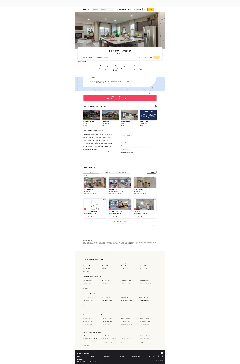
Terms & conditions (136, 356)
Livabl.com (131, 243)
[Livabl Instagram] (154, 356)
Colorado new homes (107, 300)
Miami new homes (125, 285)
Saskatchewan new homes (146, 342)
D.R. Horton (120, 53)
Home (85, 254)
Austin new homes (106, 280)
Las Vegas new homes (88, 285)
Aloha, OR (85, 263)
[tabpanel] (120, 200)
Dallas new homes (87, 283)
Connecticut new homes (126, 300)
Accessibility (107, 356)
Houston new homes (125, 283)
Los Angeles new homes (107, 285)
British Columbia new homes (108, 335)
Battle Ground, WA (144, 263)
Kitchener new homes (145, 321)
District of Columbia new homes (90, 303)
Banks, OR (104, 263)
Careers (92, 356)
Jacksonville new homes (145, 283)
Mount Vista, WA (124, 268)
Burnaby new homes (125, 318)
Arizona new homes (125, 297)
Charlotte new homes (126, 280)
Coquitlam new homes (88, 321)
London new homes (87, 324)
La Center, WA (86, 268)
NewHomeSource (81, 361)
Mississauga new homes (126, 324)
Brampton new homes (107, 318)
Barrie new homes (87, 318)
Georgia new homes (125, 303)
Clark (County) (97, 254)
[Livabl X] (149, 356)
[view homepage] (86, 9)
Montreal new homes (144, 324)
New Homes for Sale (121, 9)
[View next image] (160, 31)
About (78, 356)
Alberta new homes (87, 335)
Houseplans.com (93, 361)
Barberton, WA (124, 263)
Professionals (137, 9)
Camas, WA (123, 265)
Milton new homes (106, 324)
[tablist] (120, 172)
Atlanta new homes (87, 280)
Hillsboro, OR (143, 265)
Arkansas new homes (144, 297)
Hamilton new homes (125, 321)
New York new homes (145, 285)
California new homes (88, 300)
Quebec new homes (125, 342)
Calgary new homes (144, 318)
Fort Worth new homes (107, 283)
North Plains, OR (143, 268)
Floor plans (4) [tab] (107, 172)
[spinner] (111, 9)
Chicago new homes (144, 280)
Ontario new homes (87, 342)
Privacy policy (121, 356)
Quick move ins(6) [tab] (122, 172)
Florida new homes (106, 303)
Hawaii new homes (143, 303)
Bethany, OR (105, 265)
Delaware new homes (144, 300)
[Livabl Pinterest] (162, 356)
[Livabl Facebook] (158, 356)
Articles (129, 9)
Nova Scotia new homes (126, 338)
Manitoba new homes (126, 335)
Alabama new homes (88, 297)
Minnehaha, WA (105, 268)
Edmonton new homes (107, 321)
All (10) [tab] (91, 172)
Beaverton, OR (86, 265)
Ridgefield (101, 82)
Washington (90, 254)
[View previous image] (79, 31)
